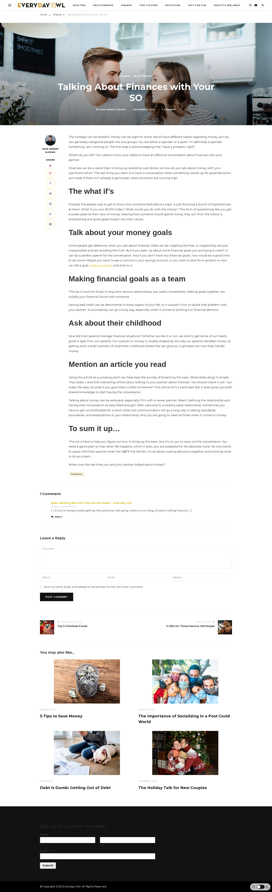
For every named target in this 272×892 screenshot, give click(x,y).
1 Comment (169, 109)
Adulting (79, 5)
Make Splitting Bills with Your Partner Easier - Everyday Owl (91, 503)
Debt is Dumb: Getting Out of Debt (75, 787)
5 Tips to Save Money (61, 716)
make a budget (101, 265)
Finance (126, 5)
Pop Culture (149, 5)
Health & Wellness (227, 5)
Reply (58, 517)
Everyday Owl (72, 886)
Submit (47, 865)
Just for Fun (197, 5)
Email (44, 850)
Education (172, 5)
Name (45, 834)
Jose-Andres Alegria (112, 109)
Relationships (103, 5)
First (42, 845)
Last (102, 845)
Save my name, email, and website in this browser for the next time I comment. (93, 586)
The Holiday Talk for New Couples (173, 787)
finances (76, 474)
